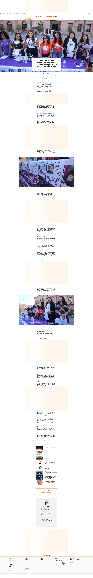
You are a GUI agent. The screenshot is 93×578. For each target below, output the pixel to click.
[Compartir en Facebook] (43, 84)
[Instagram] (87, 13)
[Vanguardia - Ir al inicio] (46, 16)
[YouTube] (88, 13)
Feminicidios (49, 488)
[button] (26, 19)
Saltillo (49, 492)
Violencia (54, 488)
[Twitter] (86, 13)
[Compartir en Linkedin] (50, 84)
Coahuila (44, 492)
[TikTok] (90, 13)
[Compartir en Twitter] (45, 84)
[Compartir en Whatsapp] (48, 84)
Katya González (48, 73)
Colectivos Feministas (41, 488)
